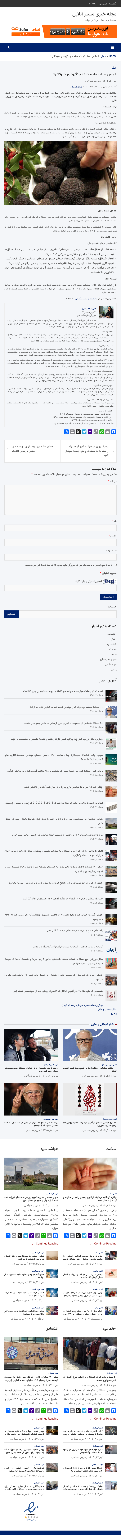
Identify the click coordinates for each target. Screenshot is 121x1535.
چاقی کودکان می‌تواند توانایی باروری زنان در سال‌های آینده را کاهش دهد (63, 787)
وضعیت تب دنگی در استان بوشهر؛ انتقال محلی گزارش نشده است (83, 1276)
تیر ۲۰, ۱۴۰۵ (96, 1475)
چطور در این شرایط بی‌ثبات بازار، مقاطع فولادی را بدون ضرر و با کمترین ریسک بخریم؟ (56, 883)
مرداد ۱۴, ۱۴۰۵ (35, 1438)
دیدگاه (112, 481)
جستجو (112, 607)
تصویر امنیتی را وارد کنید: (88, 581)
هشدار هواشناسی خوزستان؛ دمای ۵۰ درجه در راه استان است (24, 1294)
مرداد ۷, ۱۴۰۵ (36, 1475)
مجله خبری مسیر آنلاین (94, 14)
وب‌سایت (111, 550)
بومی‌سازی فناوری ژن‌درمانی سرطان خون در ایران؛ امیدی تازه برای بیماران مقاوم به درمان (83, 1294)
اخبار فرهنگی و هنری (102, 1024)
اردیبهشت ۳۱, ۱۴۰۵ (91, 1318)
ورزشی (113, 670)
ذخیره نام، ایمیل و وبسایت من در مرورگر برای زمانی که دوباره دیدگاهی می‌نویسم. (68, 565)
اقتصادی (112, 644)
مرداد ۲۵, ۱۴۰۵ (108, 1205)
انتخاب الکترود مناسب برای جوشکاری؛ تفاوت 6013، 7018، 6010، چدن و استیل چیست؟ (54, 803)
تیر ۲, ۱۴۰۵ (96, 1494)
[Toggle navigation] (113, 47)
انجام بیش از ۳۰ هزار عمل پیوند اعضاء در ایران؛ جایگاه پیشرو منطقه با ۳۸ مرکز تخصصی (83, 1314)
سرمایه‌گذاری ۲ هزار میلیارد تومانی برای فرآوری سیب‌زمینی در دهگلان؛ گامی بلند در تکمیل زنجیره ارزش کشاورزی (24, 1489)
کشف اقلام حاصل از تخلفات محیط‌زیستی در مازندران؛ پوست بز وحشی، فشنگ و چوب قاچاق (83, 1434)
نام (114, 521)
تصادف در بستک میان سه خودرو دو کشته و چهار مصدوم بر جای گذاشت (63, 691)
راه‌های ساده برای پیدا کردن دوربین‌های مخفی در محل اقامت (33, 448)
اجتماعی (112, 634)
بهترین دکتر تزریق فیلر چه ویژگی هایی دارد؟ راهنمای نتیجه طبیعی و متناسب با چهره (57, 739)
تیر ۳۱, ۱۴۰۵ (96, 1282)
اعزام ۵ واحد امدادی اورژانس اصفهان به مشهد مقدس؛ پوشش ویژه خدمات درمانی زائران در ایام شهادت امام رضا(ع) (83, 1259)
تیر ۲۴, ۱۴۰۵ (96, 1457)
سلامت (113, 654)
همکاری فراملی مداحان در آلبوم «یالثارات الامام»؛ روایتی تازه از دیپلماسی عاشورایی (58, 991)
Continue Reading (105, 1244)
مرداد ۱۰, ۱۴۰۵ (108, 1130)
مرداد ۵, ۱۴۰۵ (50, 1130)
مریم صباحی (92, 80)
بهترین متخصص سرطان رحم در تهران (82, 1005)
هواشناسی (111, 664)
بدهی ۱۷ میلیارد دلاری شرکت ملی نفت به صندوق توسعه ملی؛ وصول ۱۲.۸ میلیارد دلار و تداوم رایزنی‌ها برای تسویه (31, 1380)
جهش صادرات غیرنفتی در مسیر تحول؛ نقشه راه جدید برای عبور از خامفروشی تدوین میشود (24, 1452)
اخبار (114, 67)
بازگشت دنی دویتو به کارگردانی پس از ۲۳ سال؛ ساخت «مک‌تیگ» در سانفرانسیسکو (31, 1124)
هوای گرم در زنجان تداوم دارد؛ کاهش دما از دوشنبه (24, 1276)
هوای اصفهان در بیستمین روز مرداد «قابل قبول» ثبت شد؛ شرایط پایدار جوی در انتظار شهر (31, 1199)
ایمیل (112, 536)
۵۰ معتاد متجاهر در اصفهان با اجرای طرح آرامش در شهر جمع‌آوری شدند (63, 723)
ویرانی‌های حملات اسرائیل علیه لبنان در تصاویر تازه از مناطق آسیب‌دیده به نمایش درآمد (55, 771)
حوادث (113, 649)
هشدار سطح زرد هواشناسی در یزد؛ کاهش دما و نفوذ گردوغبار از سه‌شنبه (24, 1257)
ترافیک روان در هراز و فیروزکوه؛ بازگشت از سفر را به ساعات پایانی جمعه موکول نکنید (87, 451)
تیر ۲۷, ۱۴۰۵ (37, 1300)
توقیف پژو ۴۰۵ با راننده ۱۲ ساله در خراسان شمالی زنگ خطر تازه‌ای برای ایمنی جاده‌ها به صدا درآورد (83, 1489)
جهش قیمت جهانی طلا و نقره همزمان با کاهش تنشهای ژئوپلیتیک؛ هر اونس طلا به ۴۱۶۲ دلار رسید (24, 1434)
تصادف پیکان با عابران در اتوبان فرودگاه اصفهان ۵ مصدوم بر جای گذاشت (63, 899)
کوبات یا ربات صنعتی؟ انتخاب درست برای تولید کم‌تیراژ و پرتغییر (68, 947)
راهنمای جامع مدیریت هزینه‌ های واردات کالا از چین (74, 931)
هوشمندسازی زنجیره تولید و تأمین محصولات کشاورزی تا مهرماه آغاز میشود (24, 1469)
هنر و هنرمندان (108, 659)
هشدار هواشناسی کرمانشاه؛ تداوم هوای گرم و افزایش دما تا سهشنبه (24, 1313)
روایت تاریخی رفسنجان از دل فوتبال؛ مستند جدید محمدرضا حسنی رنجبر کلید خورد (57, 835)
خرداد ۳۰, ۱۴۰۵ (35, 1318)
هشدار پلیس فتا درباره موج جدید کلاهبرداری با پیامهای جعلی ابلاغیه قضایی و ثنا (83, 1469)
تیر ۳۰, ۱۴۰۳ (110, 80)
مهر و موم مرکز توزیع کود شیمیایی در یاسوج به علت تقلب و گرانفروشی (83, 1451)
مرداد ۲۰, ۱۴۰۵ (49, 1075)
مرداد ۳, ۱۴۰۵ (36, 1282)
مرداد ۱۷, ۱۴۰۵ (94, 1263)
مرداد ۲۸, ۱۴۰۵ (108, 1075)
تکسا (114, 1014)
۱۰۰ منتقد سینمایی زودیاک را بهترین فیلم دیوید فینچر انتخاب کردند (66, 707)
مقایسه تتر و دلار (107, 1009)
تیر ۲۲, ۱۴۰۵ (96, 1300)
